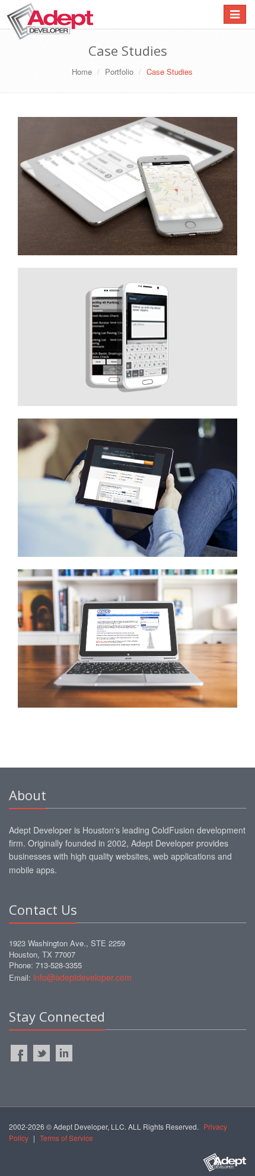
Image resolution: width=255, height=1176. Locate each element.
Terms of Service (66, 1138)
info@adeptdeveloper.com (82, 977)
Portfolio (119, 71)
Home (82, 71)
